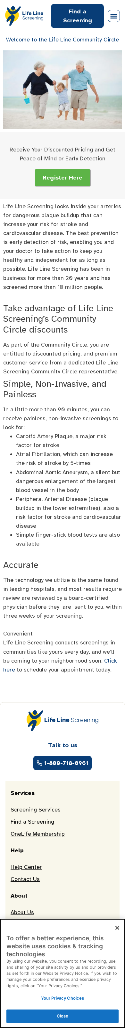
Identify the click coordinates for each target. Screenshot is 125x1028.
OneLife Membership (38, 833)
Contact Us (25, 879)
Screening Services (36, 809)
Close (63, 1015)
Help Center (26, 866)
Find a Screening (32, 821)
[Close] (117, 928)
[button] (114, 16)
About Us (22, 912)
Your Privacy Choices (62, 998)
